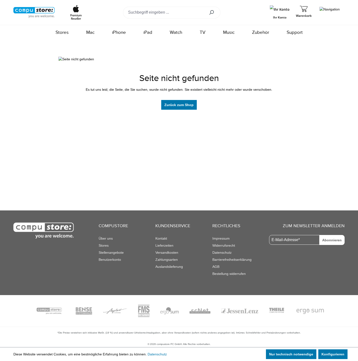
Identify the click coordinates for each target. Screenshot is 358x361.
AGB (215, 267)
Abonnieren (332, 240)
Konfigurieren (332, 354)
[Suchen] (213, 12)
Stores (104, 245)
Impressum (221, 238)
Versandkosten (166, 252)
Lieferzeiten (164, 245)
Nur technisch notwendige (291, 354)
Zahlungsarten (166, 260)
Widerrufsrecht (223, 245)
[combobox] (164, 12)
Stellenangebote (111, 252)
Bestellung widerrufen (229, 274)
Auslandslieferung (169, 267)
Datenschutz (222, 252)
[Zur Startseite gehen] (34, 12)
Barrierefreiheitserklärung (232, 260)
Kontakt (161, 238)
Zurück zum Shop (179, 105)
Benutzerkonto (110, 260)
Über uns (106, 238)
